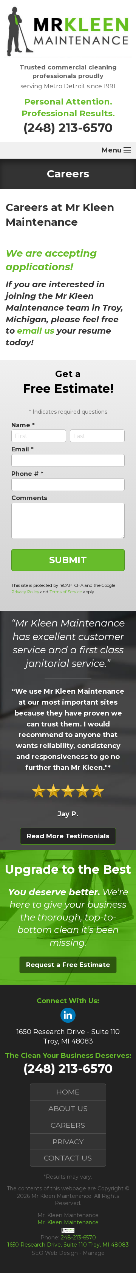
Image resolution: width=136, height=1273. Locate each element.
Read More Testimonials (68, 836)
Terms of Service (65, 591)
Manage (94, 1253)
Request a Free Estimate (68, 964)
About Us (68, 1108)
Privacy (68, 1141)
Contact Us (68, 1157)
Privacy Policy (25, 591)
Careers (68, 1125)
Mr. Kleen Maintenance (68, 1222)
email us (35, 331)
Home (68, 1091)
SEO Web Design (55, 1253)
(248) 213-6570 (68, 127)
